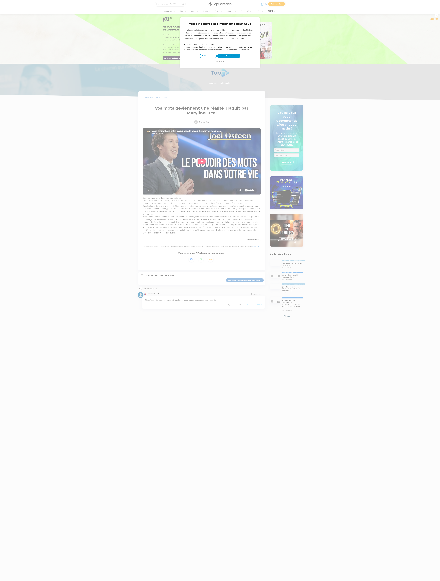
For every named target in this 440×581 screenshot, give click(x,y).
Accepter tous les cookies (228, 56)
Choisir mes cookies (208, 56)
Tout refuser (220, 61)
